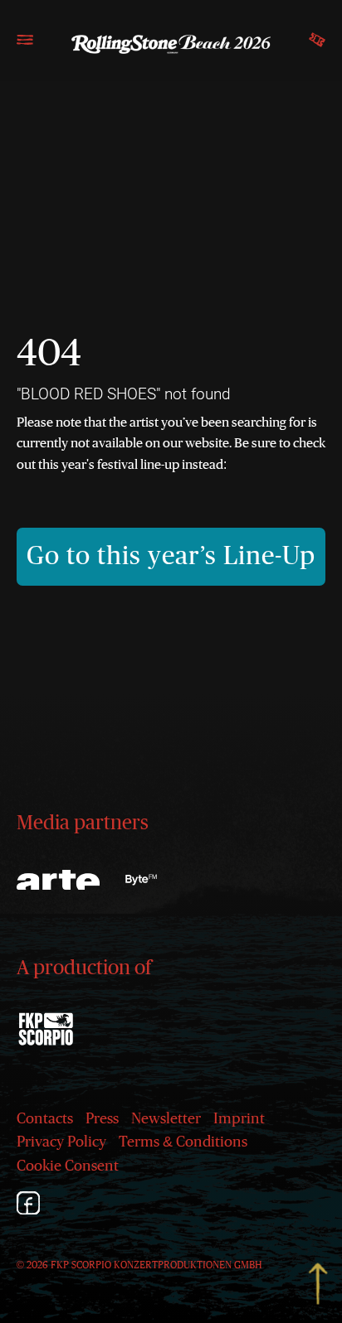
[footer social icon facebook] (28, 1205)
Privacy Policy (61, 1142)
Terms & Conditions (183, 1142)
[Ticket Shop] (317, 47)
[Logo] (141, 880)
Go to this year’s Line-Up (171, 556)
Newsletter (166, 1119)
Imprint (239, 1119)
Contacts (45, 1119)
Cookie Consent (68, 1166)
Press (102, 1119)
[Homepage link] (171, 44)
